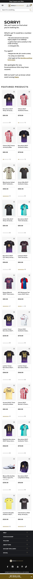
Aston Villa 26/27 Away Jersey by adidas (8, 220)
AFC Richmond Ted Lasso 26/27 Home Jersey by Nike (23, 293)
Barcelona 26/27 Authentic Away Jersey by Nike (23, 146)
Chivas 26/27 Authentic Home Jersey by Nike (23, 109)
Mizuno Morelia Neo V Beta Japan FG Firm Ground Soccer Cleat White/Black (9, 477)
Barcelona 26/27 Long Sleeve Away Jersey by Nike (23, 477)
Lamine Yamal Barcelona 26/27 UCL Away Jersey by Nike (9, 366)
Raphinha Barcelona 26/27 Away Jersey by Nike (9, 440)
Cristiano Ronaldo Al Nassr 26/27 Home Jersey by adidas (8, 513)
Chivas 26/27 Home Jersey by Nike (9, 146)
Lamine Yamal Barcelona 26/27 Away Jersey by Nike (23, 366)
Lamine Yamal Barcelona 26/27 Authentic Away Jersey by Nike (8, 330)
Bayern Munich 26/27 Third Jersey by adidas (8, 293)
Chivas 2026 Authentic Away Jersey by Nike (23, 330)
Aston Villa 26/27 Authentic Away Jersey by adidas (23, 183)
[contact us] (16, 562)
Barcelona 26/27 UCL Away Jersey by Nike (9, 256)
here (17, 77)
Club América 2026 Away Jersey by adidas (24, 513)
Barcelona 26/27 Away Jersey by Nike (8, 109)
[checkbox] (14, 92)
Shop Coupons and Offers (16, 1)
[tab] (16, 533)
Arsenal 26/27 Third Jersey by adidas (9, 403)
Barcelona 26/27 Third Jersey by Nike (23, 220)
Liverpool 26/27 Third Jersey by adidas (22, 256)
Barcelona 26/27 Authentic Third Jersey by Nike (23, 440)
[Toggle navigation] (2, 5)
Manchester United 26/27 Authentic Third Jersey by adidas (8, 183)
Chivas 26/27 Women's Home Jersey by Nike (23, 403)
